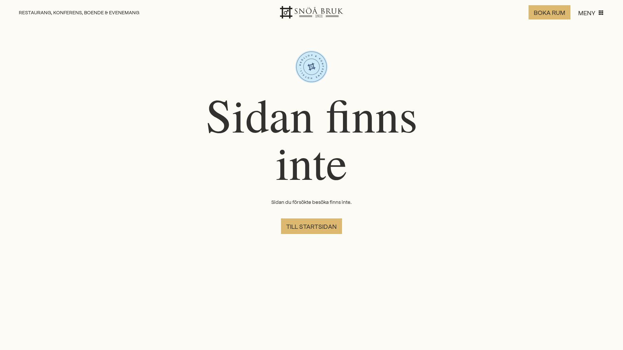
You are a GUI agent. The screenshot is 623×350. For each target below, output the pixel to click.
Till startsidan (311, 226)
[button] (591, 12)
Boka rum (549, 12)
